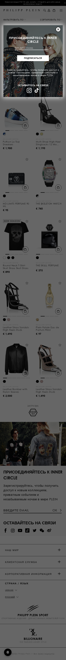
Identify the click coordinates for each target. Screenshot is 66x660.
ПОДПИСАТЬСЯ (33, 58)
